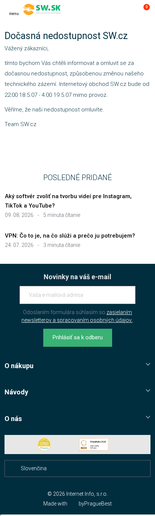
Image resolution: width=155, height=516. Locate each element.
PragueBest (98, 504)
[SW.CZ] (42, 9)
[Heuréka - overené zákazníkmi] (44, 444)
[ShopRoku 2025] (94, 444)
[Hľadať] (112, 9)
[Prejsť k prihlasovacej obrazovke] (127, 9)
